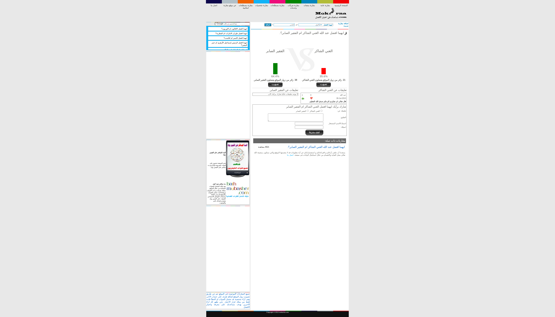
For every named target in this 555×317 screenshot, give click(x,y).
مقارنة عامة (325, 5)
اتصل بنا (214, 5)
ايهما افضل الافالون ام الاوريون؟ (234, 29)
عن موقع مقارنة (229, 5)
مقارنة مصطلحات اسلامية (246, 6)
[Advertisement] (258, 14)
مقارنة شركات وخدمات (293, 6)
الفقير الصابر (301, 111)
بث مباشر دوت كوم (219, 184)
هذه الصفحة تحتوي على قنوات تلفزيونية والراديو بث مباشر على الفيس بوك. (217, 165)
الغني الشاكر (315, 111)
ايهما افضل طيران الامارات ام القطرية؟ (231, 33)
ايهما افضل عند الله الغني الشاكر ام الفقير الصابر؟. (316, 146)
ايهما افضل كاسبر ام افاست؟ (235, 38)
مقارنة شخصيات (261, 5)
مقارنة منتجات (309, 5)
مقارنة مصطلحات (277, 5)
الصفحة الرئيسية (341, 5)
